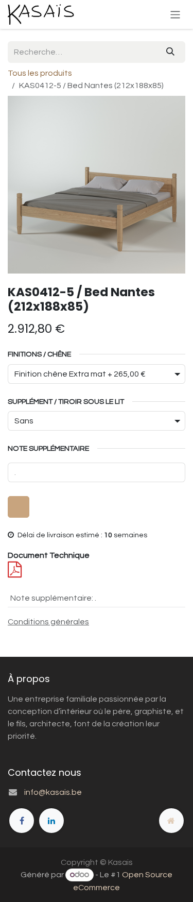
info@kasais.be (53, 792)
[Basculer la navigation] (175, 14)
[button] (18, 507)
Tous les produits (40, 73)
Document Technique (49, 555)
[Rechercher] (170, 52)
